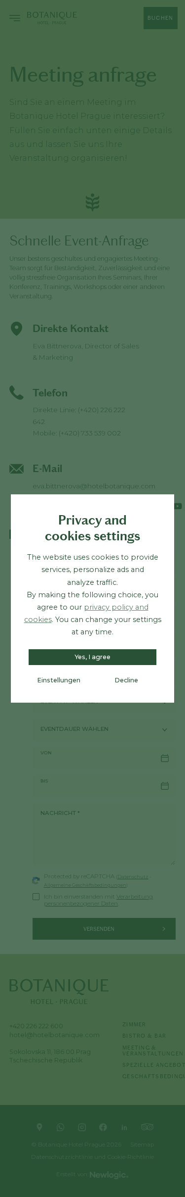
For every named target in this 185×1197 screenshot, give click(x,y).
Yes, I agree (92, 657)
